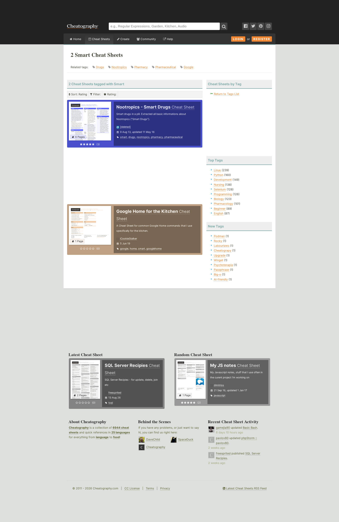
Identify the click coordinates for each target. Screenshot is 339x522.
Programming (223, 194)
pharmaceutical (173, 137)
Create (124, 39)
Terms (150, 488)
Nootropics (119, 67)
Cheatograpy (222, 250)
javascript (219, 395)
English (218, 213)
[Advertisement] (169, 9)
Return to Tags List (226, 94)
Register (261, 39)
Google (188, 67)
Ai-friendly (221, 279)
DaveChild (153, 439)
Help (169, 39)
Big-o (217, 274)
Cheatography (79, 427)
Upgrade (219, 255)
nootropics (143, 137)
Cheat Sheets (100, 39)
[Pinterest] (260, 26)
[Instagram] (268, 26)
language (102, 437)
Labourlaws (221, 245)
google (124, 248)
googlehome (154, 248)
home (133, 248)
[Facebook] (245, 26)
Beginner (219, 208)
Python (218, 175)
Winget (218, 260)
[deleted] (125, 126)
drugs (131, 137)
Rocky (218, 241)
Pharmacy (141, 67)
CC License (132, 488)
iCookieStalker (128, 238)
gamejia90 (223, 427)
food (116, 437)
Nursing (219, 184)
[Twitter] (253, 26)
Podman (219, 236)
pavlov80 (222, 438)
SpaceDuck (185, 439)
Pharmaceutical (165, 67)
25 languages (120, 432)
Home (76, 39)
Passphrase (221, 269)
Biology (219, 199)
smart (123, 137)
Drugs (100, 67)
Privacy (165, 488)
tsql (110, 402)
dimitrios (219, 385)
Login (238, 39)
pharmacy (157, 137)
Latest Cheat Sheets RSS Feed (246, 488)
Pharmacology (223, 203)
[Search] (223, 26)
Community (148, 39)
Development (223, 179)
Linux (217, 170)
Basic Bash (250, 427)
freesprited (114, 392)
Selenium (220, 189)
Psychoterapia (223, 265)
